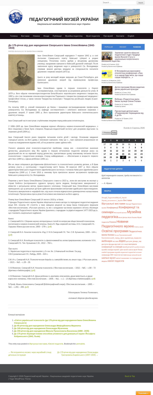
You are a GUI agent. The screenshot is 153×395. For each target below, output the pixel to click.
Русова (116, 235)
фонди (129, 255)
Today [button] (114, 133)
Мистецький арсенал (120, 212)
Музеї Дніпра (122, 217)
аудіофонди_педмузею (133, 238)
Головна (14, 36)
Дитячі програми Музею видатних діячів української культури (130, 88)
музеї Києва (138, 250)
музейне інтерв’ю (139, 247)
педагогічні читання (135, 252)
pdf (49, 227)
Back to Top (130, 376)
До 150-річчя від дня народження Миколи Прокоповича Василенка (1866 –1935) (51, 331)
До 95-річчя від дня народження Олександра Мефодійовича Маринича (47, 326)
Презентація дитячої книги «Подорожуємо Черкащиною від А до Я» (129, 113)
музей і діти (118, 250)
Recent (123, 47)
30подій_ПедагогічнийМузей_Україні (114, 198)
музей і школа (128, 249)
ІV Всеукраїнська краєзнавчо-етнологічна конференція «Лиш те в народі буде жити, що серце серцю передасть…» (129, 74)
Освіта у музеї (138, 227)
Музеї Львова (132, 217)
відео (122, 240)
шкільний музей (136, 255)
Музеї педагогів (93, 36)
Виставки (25, 36)
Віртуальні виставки (38, 344)
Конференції (112, 207)
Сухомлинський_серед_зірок (113, 238)
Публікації (57, 36)
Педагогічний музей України (64, 19)
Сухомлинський (125, 235)
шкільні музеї (108, 258)
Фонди (46, 36)
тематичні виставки (120, 255)
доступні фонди (108, 244)
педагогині (124, 252)
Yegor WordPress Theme (20, 379)
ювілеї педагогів (116, 261)
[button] (106, 133)
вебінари (107, 241)
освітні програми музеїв (111, 252)
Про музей (108, 36)
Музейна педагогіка (73, 36)
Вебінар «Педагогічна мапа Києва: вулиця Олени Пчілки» (128, 100)
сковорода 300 (107, 255)
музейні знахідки (108, 250)
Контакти (120, 36)
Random (137, 47)
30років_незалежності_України (112, 200)
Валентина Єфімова (35, 51)
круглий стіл (119, 244)
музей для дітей (128, 247)
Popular (109, 47)
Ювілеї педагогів (55, 344)
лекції (126, 244)
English (131, 36)
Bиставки (127, 200)
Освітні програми (115, 231)
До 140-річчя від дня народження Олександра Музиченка (41, 328)
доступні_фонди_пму (133, 241)
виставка (116, 241)
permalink (80, 344)
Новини (36, 36)
